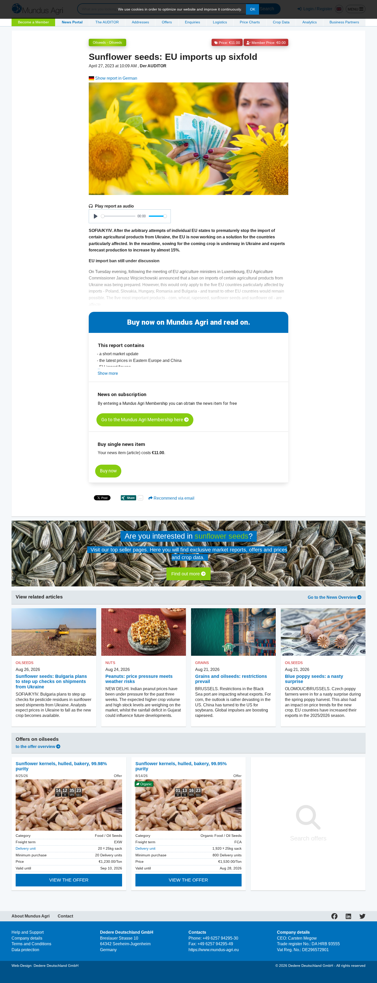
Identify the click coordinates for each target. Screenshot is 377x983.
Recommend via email (173, 498)
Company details (27, 938)
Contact (65, 916)
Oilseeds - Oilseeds (107, 42)
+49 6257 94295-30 (220, 938)
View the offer (68, 880)
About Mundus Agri (30, 916)
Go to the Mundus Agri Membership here (142, 419)
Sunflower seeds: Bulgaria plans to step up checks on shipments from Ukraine (51, 682)
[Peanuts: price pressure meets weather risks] (143, 632)
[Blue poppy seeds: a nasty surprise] (323, 632)
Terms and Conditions (31, 944)
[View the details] (69, 805)
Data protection (25, 950)
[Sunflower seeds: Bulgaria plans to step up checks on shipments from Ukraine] (54, 632)
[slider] (118, 216)
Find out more (186, 573)
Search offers (308, 838)
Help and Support (28, 932)
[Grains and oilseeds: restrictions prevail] (233, 632)
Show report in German (115, 78)
